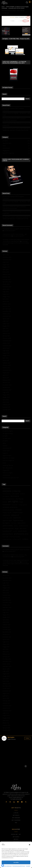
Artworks (5, 445)
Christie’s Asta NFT (7, 512)
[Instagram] (10, 802)
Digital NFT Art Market (9, 458)
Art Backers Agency (8, 431)
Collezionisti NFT (7, 448)
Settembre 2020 (7, 345)
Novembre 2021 (7, 311)
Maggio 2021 (6, 326)
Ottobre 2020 (6, 343)
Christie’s (18, 510)
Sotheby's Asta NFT (17, 539)
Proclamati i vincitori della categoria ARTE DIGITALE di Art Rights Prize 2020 (16, 242)
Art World (5, 441)
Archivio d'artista (7, 493)
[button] (29, 844)
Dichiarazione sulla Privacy (18, 866)
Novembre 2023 (7, 257)
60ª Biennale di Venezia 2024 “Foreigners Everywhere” (13, 109)
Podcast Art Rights (7, 473)
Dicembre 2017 (7, 409)
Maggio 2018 (6, 397)
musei (16, 528)
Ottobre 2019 (6, 368)
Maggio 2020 (6, 355)
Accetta (16, 862)
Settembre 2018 (7, 390)
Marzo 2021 (6, 331)
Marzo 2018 (6, 402)
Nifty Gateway (23, 528)
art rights (13, 501)
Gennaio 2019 (6, 382)
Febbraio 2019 (6, 380)
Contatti (28, 866)
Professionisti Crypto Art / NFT (11, 477)
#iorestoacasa (6, 488)
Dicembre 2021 (7, 309)
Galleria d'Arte (21, 523)
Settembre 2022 (7, 286)
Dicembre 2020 (7, 338)
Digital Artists (17, 518)
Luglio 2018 (6, 392)
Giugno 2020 (6, 353)
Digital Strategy (18, 520)
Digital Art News (7, 455)
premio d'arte (8, 534)
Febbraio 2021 (6, 333)
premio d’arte (22, 531)
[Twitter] (25, 802)
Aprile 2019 (6, 375)
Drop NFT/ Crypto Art (8, 460)
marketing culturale (23, 525)
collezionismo (6, 515)
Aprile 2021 (6, 328)
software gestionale (7, 539)
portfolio (15, 531)
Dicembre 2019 (7, 365)
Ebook (4, 463)
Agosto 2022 (6, 289)
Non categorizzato (8, 468)
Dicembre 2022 (7, 279)
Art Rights (5, 436)
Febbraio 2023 (6, 274)
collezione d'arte (17, 512)
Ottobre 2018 (6, 387)
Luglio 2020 (6, 350)
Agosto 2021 (6, 318)
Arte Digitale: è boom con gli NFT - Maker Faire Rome (16, 229)
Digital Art (5, 453)
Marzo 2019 (6, 377)
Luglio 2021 (6, 321)
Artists (4, 443)
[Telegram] (21, 802)
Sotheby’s (25, 539)
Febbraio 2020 (6, 363)
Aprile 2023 (6, 269)
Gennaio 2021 (6, 336)
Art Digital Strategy (8, 433)
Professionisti (6, 475)
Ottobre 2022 (6, 284)
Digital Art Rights (7, 520)
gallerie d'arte (7, 525)
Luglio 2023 (6, 262)
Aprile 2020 (6, 358)
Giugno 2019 (6, 372)
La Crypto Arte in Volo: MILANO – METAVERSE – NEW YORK (16, 114)
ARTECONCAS (15, 496)
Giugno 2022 (6, 294)
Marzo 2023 (6, 272)
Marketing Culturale (8, 465)
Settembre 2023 (7, 259)
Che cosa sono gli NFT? (9, 230)
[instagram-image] (6, 746)
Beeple (21, 502)
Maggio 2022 (6, 296)
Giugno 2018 (6, 395)
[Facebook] (6, 802)
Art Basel (22, 493)
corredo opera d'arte (7, 517)
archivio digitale (15, 493)
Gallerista (16, 525)
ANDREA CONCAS (12, 491)
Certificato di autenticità (8, 510)
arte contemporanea (8, 499)
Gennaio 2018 (6, 407)
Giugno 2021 (6, 323)
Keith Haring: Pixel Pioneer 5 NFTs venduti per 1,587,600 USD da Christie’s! (14, 119)
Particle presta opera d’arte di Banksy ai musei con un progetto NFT (16, 124)
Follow (27, 738)
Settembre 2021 (7, 316)
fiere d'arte (13, 523)
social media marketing (14, 536)
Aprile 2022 (6, 299)
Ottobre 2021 (6, 313)
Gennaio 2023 (6, 277)
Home (3, 6)
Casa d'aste (14, 504)
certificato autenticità (10, 507)
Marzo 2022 (6, 301)
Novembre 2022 (7, 282)
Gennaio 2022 (6, 306)
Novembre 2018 (7, 385)
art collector (6, 496)
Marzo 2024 (6, 255)
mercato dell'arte (8, 528)
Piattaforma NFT (7, 531)
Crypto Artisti (6, 450)
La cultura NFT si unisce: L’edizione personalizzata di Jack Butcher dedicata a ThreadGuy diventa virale (16, 129)
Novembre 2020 (7, 341)
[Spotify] (18, 802)
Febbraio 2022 (6, 304)
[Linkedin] (14, 802)
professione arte (21, 534)
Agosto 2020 (6, 348)
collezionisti (15, 515)
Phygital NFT (6, 470)
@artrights (11, 737)
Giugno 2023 (6, 264)
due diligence (6, 523)
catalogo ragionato (22, 504)
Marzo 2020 (6, 360)
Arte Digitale (19, 499)
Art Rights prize (7, 438)
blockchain (7, 504)
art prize (5, 502)
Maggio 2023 (6, 267)
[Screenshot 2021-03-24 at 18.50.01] (16, 25)
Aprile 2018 (6, 399)
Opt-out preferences (7, 866)
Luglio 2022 (6, 291)
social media (5, 536)
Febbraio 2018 (6, 404)
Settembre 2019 (7, 370)
